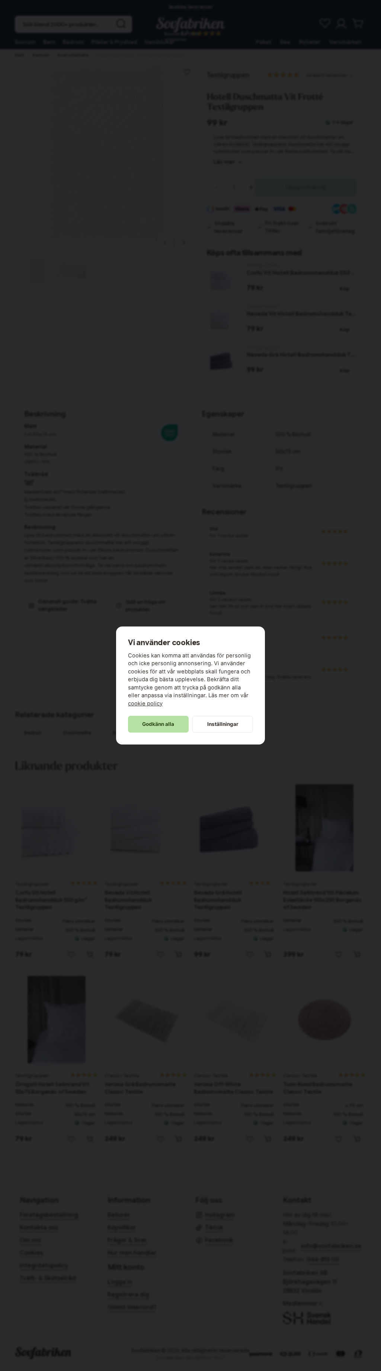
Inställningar (222, 724)
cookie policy (145, 703)
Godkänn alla (158, 724)
